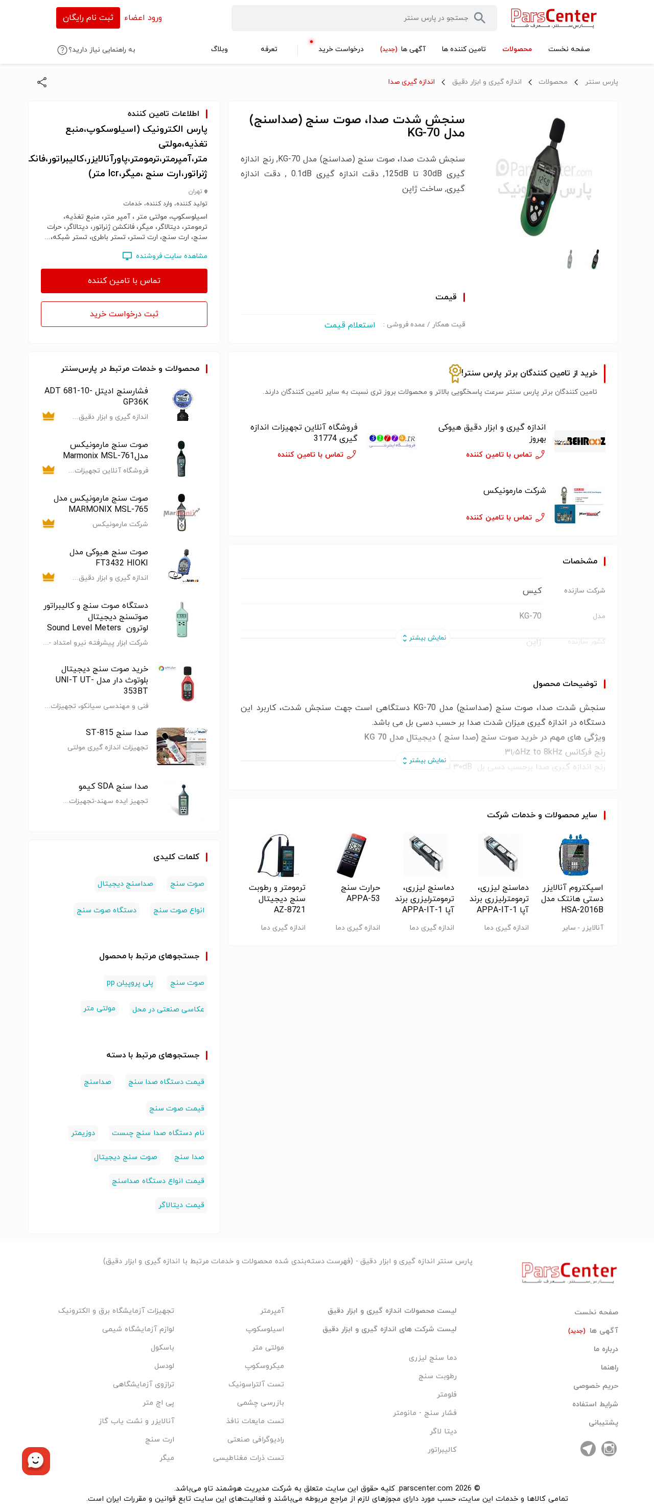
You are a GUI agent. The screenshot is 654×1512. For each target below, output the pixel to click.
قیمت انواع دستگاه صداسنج (158, 1181)
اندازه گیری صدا (411, 82)
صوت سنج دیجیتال (125, 1157)
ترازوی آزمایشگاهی (143, 1384)
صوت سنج (187, 884)
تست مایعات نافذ (255, 1421)
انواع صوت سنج (178, 910)
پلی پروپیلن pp (130, 983)
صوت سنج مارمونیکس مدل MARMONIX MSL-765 (101, 504)
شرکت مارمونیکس (514, 491)
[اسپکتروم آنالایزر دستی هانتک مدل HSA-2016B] (572, 855)
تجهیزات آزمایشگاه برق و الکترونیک (116, 1311)
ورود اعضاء (143, 17)
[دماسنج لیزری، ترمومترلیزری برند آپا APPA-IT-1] (497, 855)
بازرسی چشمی (260, 1403)
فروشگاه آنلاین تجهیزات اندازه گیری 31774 (304, 433)
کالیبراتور (442, 1450)
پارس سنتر (601, 82)
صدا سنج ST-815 (117, 733)
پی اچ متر (158, 1403)
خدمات (523, 815)
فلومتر (447, 1394)
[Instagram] (609, 1448)
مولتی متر (99, 1008)
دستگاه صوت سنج (106, 910)
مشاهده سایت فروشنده (171, 256)
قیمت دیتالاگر (181, 1205)
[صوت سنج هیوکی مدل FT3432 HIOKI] (181, 566)
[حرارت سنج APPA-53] (348, 855)
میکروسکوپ (264, 1366)
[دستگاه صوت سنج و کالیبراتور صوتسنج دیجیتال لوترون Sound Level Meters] (181, 624)
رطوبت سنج (437, 1376)
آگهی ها (593, 1331)
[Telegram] (588, 1448)
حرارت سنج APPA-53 (360, 893)
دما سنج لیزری (433, 1358)
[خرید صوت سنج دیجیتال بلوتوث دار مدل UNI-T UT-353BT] (181, 688)
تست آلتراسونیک (256, 1384)
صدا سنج (189, 1157)
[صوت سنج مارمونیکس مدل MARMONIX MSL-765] (181, 512)
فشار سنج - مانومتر (425, 1413)
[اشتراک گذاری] (42, 82)
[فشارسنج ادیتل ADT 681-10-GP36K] (181, 405)
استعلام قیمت (350, 325)
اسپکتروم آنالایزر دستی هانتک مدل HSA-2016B (572, 899)
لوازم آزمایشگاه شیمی (138, 1329)
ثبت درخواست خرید (124, 314)
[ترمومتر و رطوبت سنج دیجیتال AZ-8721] (274, 855)
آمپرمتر (272, 1311)
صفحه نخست (596, 1313)
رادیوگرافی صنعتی (255, 1439)
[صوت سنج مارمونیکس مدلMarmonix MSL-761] (181, 458)
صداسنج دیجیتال (125, 884)
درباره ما (606, 1349)
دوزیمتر (83, 1133)
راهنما (609, 1368)
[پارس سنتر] (554, 18)
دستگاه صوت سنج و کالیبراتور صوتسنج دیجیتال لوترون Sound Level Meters (95, 617)
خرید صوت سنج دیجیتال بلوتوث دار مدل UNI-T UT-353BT (102, 680)
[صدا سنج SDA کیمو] (181, 800)
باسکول (162, 1347)
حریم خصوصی (595, 1386)
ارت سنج (159, 1439)
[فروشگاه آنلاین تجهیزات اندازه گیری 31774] (391, 441)
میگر (166, 1458)
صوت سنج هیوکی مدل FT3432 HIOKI (108, 558)
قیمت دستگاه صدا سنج (166, 1082)
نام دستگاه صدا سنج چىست (158, 1133)
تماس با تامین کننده (124, 281)
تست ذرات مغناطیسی (248, 1458)
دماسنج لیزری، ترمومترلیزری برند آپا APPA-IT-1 (499, 899)
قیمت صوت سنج (176, 1108)
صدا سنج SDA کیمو (113, 786)
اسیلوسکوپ (265, 1329)
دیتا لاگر (443, 1431)
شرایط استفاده (595, 1405)
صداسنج (97, 1082)
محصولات (553, 82)
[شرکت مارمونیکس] (579, 504)
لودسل (164, 1366)
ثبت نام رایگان (88, 17)
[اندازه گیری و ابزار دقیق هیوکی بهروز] (579, 441)
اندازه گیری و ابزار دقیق (487, 82)
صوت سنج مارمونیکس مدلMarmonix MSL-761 (105, 450)
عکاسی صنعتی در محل (168, 1009)
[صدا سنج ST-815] (181, 746)
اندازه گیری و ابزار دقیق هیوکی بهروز (492, 433)
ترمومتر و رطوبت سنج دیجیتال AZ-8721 (277, 899)
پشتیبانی (603, 1423)
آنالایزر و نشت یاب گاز (136, 1421)
